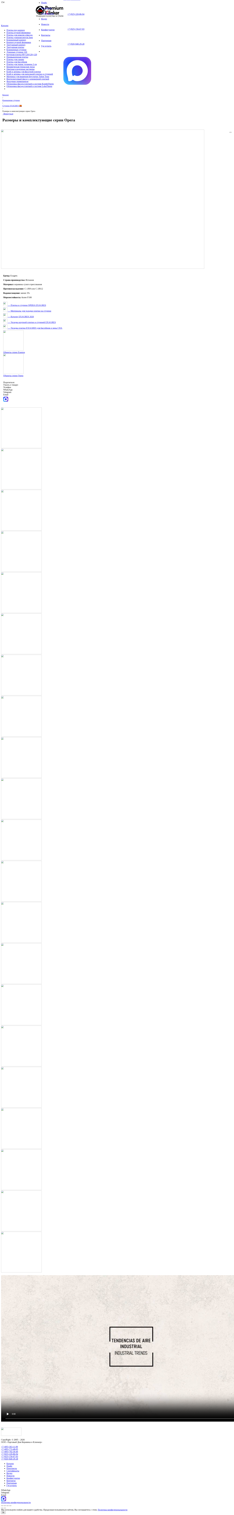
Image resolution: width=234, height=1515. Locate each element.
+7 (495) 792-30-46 (9, 1451)
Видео (9, 1473)
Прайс (9, 1466)
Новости (10, 1476)
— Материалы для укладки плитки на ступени (29, 311)
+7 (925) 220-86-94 (75, 14)
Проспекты (11, 1468)
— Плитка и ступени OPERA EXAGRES (26, 305)
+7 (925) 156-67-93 (75, 29)
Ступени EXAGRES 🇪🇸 (12, 106)
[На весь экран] (5, 1505)
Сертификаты (12, 1471)
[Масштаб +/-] (2, 1505)
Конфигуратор (13, 1478)
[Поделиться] (7, 1505)
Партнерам (11, 1483)
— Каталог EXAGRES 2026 (20, 317)
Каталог (5, 95)
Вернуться (7, 114)
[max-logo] (77, 84)
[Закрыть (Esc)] (10, 1505)
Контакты (11, 1480)
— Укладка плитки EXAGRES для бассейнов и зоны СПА (34, 328)
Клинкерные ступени (11, 100)
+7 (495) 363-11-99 (9, 1447)
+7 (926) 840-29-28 (75, 44)
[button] (5, 25)
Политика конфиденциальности (112, 1510)
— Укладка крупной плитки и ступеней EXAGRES (31, 322)
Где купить (11, 1485)
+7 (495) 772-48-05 (9, 1449)
